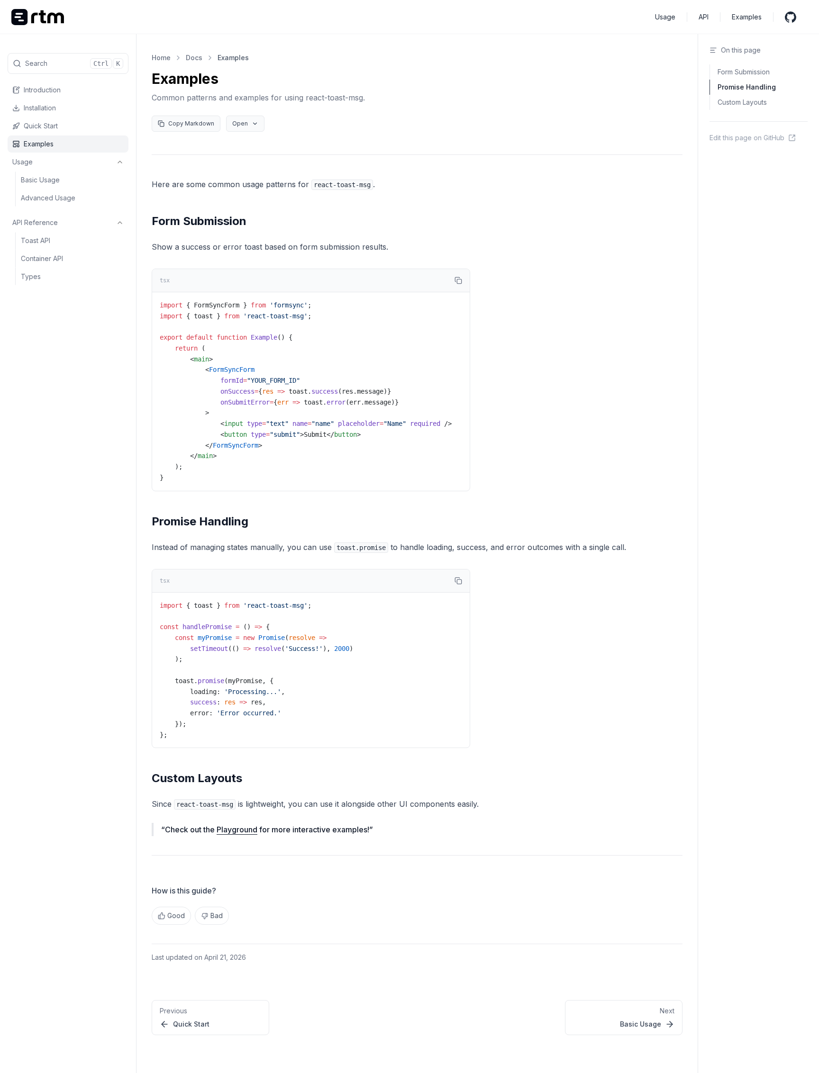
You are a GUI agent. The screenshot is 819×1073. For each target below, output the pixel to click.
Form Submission (199, 221)
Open (240, 123)
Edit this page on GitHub (747, 138)
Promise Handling (200, 521)
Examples (747, 17)
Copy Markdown (191, 123)
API (704, 17)
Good (176, 915)
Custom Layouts (197, 778)
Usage (665, 17)
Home (161, 58)
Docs (194, 58)
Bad (216, 915)
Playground (237, 829)
